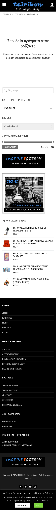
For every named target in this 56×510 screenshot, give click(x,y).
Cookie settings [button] (22, 505)
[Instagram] (35, 487)
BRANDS (5, 323)
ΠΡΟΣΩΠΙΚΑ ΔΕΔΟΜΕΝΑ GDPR (13, 364)
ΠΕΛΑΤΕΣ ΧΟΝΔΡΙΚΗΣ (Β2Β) (12, 369)
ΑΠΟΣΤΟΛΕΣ (7, 395)
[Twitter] (26, 487)
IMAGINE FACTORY (9, 421)
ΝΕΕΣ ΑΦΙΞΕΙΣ (7, 328)
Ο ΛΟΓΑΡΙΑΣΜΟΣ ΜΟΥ (10, 354)
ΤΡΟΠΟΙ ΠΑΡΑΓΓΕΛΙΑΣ (10, 385)
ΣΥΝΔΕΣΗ (6, 349)
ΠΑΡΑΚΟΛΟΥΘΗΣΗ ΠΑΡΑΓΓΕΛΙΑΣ (14, 359)
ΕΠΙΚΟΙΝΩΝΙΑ (7, 426)
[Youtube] (30, 487)
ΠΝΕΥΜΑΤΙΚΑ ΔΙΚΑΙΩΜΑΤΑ (12, 405)
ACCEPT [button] (38, 505)
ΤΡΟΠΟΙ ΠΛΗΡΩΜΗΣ (10, 390)
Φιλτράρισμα (10, 147)
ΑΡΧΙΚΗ (5, 313)
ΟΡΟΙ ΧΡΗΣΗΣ (7, 400)
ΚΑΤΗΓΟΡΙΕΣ (7, 318)
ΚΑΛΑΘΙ (5, 333)
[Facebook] (21, 487)
